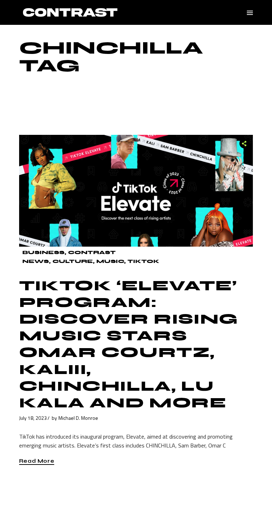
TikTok (143, 261)
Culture (72, 261)
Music (110, 261)
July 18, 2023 (33, 418)
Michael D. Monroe (78, 418)
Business (43, 252)
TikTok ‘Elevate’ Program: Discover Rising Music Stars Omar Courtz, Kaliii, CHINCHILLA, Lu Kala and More (128, 344)
